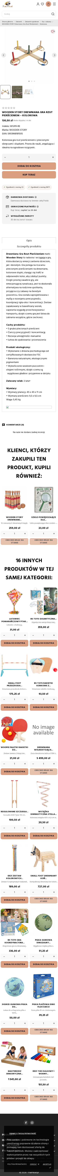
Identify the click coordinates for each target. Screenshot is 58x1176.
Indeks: (5, 126)
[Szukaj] (53, 14)
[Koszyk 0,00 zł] (48, 4)
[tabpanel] (29, 55)
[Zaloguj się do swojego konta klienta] (38, 4)
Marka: (5, 130)
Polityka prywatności (17, 1164)
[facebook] (26, 1123)
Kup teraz (29, 175)
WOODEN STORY (18, 130)
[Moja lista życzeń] (42, 4)
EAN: (4, 134)
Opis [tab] (29, 241)
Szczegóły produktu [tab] (29, 246)
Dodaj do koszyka (29, 166)
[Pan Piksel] (11, 4)
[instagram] (32, 1123)
